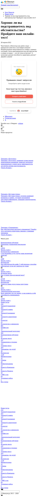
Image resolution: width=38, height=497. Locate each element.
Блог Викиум (9, 12)
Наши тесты (9, 14)
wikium (20, 123)
